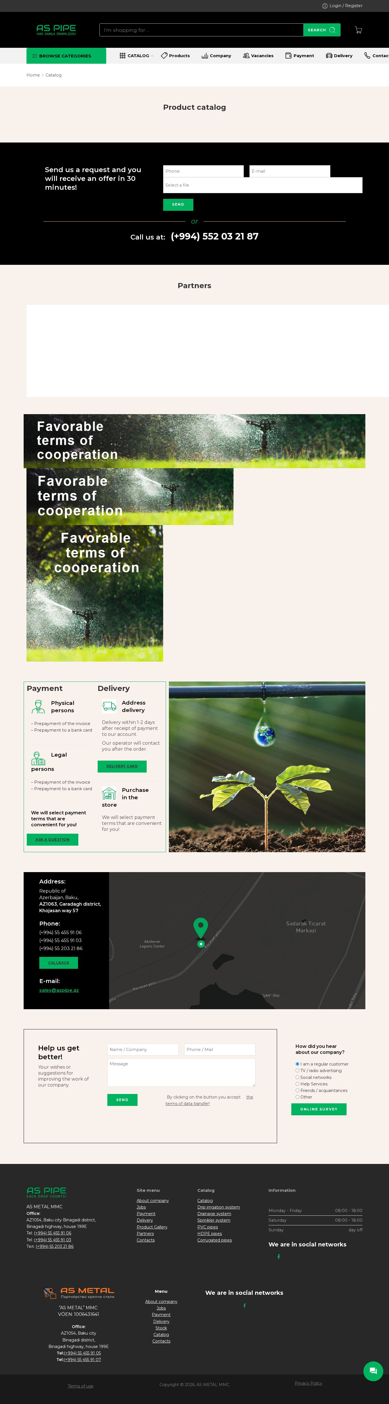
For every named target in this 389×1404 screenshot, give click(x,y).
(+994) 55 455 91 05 (82, 1353)
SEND (178, 204)
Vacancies (262, 55)
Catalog (205, 1200)
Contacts (146, 1240)
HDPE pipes (209, 1233)
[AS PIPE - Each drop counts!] (55, 30)
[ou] (263, 188)
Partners (145, 1233)
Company (220, 55)
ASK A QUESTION (52, 839)
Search (317, 30)
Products (179, 55)
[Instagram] (271, 1257)
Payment (304, 55)
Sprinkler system (213, 1220)
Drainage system (214, 1213)
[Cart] (359, 30)
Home (33, 75)
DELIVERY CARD (122, 766)
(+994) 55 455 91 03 (52, 1239)
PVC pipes (207, 1227)
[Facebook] (278, 1257)
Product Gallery (152, 1227)
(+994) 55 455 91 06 (52, 1233)
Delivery (343, 55)
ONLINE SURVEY (319, 1109)
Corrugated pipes (214, 1240)
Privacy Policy (308, 1383)
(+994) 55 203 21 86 (54, 1246)
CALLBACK (58, 963)
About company (153, 1200)
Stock (161, 1328)
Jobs (141, 1207)
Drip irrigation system (218, 1207)
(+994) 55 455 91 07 (82, 1359)
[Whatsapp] (286, 1257)
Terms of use (80, 1386)
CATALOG (138, 55)
